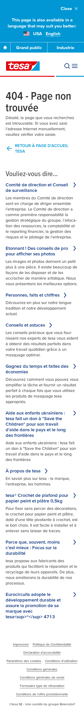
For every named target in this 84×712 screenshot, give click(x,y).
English (53, 33)
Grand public (29, 47)
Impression (21, 644)
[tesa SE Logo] (23, 66)
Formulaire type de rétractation (42, 686)
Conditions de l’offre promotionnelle (42, 694)
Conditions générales (42, 669)
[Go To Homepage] (5, 47)
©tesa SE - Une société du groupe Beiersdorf (42, 704)
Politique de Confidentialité (52, 644)
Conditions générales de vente (42, 677)
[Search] (67, 66)
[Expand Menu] (74, 66)
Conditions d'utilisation (61, 661)
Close (66, 8)
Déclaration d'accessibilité (42, 652)
